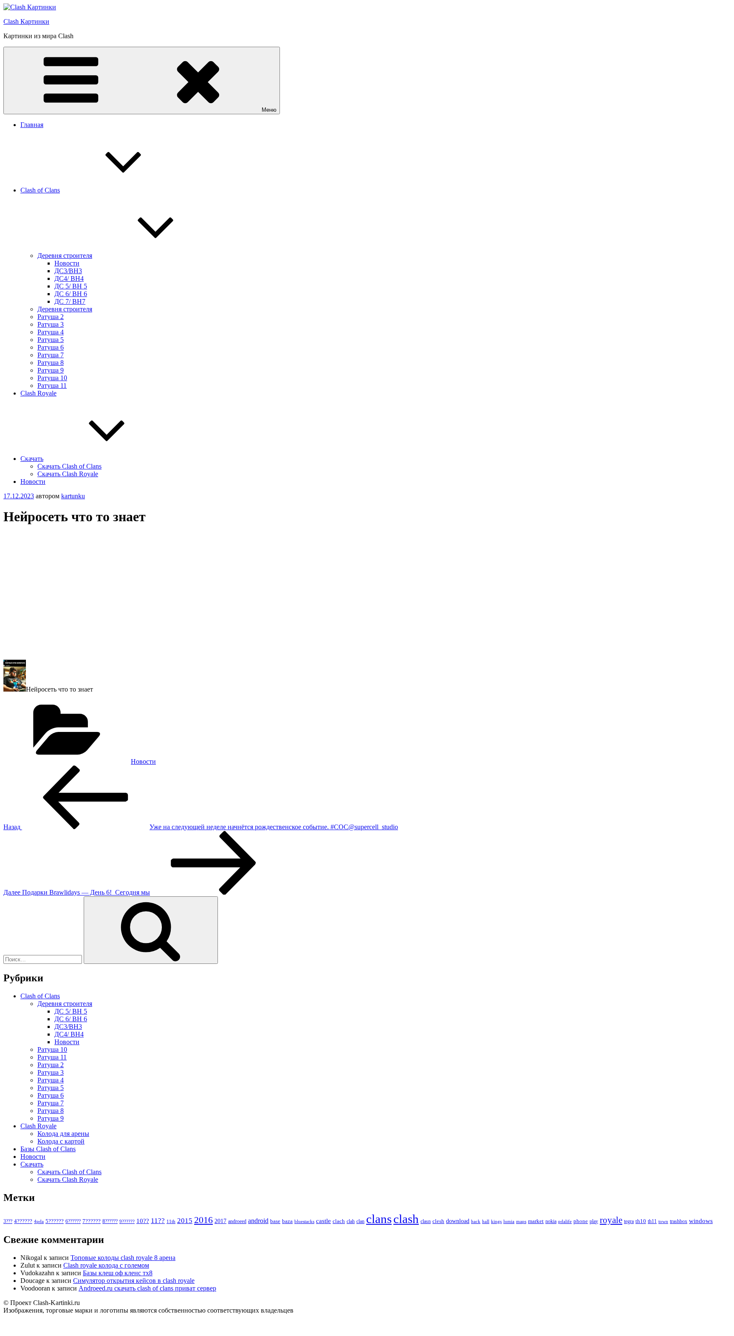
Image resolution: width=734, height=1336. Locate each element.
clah (351, 1221)
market (536, 1221)
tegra (629, 1221)
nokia (550, 1221)
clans (379, 1219)
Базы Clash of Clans (48, 1148)
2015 (184, 1221)
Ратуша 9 (50, 370)
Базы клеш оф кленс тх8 (117, 1273)
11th (171, 1221)
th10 (640, 1221)
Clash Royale (38, 393)
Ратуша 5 (50, 339)
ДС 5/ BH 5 (70, 286)
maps (521, 1221)
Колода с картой (61, 1141)
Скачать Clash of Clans (69, 466)
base (275, 1221)
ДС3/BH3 (68, 270)
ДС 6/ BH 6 (70, 293)
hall (485, 1221)
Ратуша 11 (52, 385)
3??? (7, 1221)
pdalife (565, 1221)
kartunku (73, 496)
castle (323, 1220)
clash (406, 1219)
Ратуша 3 (50, 324)
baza (287, 1221)
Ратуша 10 (52, 377)
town (663, 1221)
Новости (66, 263)
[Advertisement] (258, 593)
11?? (158, 1221)
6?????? (73, 1221)
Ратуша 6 (50, 347)
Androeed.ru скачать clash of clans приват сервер (147, 1288)
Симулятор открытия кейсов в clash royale (134, 1280)
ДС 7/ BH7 (69, 301)
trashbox (678, 1221)
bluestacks (304, 1221)
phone (580, 1221)
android (258, 1220)
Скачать (31, 458)
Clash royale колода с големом (106, 1265)
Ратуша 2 (50, 316)
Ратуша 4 (50, 332)
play (594, 1221)
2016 (203, 1220)
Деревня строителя (64, 255)
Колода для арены (63, 1133)
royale (611, 1220)
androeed (237, 1221)
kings (496, 1221)
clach (339, 1221)
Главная (31, 124)
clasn (426, 1221)
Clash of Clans (40, 190)
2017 (220, 1220)
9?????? (127, 1221)
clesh (438, 1221)
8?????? (110, 1221)
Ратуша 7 (50, 355)
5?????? (54, 1221)
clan (360, 1221)
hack (475, 1221)
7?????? (91, 1221)
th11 (652, 1221)
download (457, 1221)
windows (701, 1220)
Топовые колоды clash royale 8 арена (123, 1257)
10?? (142, 1220)
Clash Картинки (26, 21)
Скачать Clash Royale (67, 473)
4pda (39, 1221)
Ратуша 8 (50, 362)
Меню (269, 110)
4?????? (23, 1221)
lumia (508, 1221)
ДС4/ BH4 (69, 278)
